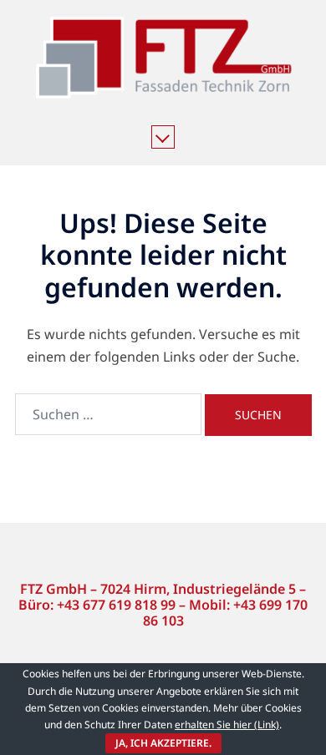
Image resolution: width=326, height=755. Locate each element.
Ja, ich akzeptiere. (163, 743)
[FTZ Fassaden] (163, 63)
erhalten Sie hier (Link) (227, 724)
